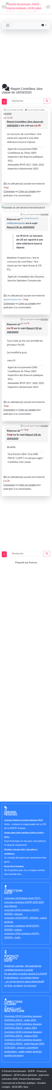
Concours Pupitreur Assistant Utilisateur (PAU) (23, 820)
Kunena (33, 562)
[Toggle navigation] (8, 25)
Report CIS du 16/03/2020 (20, 227)
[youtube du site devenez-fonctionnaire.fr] (23, 207)
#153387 (44, 426)
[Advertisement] (26, 57)
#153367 (44, 319)
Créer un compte (27, 191)
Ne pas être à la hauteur (14, 866)
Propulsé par (22, 562)
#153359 (7, 114)
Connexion (9, 191)
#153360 (44, 214)
